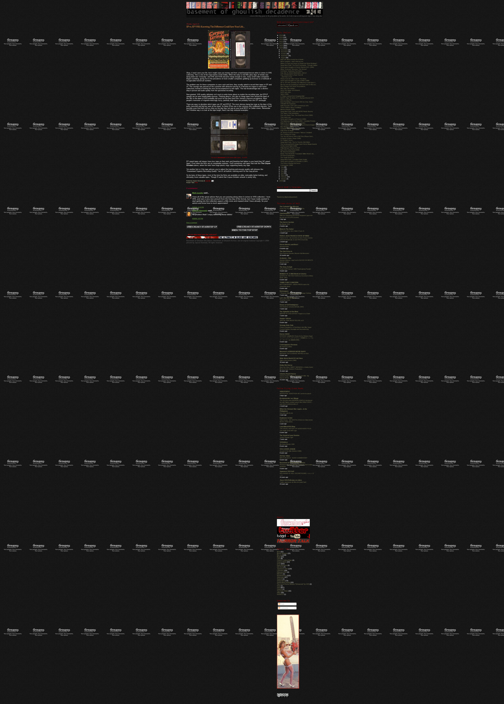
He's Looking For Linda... (288, 134)
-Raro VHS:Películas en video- (291, 480)
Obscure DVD (282, 572)
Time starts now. (285, 117)
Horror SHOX (285, 334)
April (282, 173)
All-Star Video (285, 456)
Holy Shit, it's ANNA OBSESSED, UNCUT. (293, 73)
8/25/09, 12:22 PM (198, 207)
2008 (281, 181)
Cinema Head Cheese (288, 374)
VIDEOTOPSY (285, 391)
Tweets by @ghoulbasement (287, 197)
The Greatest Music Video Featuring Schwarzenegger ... (298, 125)
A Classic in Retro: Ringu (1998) (290, 138)
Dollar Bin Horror (286, 365)
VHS (196, 182)
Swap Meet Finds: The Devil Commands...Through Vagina (298, 65)
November (284, 52)
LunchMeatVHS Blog (287, 426)
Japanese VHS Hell (287, 471)
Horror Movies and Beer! (289, 244)
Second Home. (284, 246)
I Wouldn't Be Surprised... (288, 103)
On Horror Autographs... (288, 155)
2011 (281, 44)
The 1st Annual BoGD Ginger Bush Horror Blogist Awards (298, 144)
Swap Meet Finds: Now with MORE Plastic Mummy (296, 111)
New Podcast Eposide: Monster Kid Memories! (294, 253)
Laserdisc (280, 570)
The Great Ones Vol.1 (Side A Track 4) (292, 231)
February (284, 177)
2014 (281, 37)
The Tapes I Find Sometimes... (290, 113)
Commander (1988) (286, 165)
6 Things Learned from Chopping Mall (292, 96)
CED (278, 558)
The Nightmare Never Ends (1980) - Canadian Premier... (298, 121)
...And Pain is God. (286, 77)
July (282, 167)
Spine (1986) (284, 94)
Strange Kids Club (286, 325)
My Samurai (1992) (286, 346)
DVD (278, 563)
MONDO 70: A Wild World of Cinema (293, 274)
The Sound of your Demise (289, 435)
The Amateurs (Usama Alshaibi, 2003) (292, 307)
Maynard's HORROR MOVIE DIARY (293, 351)
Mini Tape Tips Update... (288, 88)
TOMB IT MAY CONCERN (289, 282)
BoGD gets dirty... (286, 92)
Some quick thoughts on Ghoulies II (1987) (294, 161)
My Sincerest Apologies (287, 152)
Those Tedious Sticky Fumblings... (291, 107)
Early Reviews (282, 565)
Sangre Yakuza (285, 318)
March (283, 175)
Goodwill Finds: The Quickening (290, 128)
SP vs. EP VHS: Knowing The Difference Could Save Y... (298, 82)
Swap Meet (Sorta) (283, 582)
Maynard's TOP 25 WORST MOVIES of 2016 (294, 353)
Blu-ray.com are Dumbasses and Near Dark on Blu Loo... (298, 84)
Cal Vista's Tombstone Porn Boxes (291, 71)
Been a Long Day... (286, 100)
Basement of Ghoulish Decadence (292, 463)
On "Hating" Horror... (287, 140)
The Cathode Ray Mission (289, 206)
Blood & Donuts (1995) (287, 109)
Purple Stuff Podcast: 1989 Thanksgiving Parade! (295, 269)
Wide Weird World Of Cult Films (291, 358)
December (284, 50)
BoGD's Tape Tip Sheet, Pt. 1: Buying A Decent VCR (297, 98)
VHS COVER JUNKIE (287, 449)
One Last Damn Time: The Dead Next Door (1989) (296, 115)
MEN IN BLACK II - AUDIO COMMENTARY (293, 458)
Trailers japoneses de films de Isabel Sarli (293, 482)
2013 (281, 39)
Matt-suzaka (197, 193)
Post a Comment (191, 222)
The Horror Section (287, 222)
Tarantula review (285, 300)
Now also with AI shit (286, 413)
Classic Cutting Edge (284, 560)
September (284, 55)
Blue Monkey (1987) (286, 127)
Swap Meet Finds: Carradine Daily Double (293, 159)
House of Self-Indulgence (289, 305)
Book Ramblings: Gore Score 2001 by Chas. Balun (296, 102)
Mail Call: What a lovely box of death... (292, 59)
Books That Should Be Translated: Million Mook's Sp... (297, 154)
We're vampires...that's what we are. (292, 61)
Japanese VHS (282, 569)
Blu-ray (279, 555)
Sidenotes (280, 577)
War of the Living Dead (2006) (290, 150)
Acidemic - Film (285, 258)
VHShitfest (284, 442)
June (282, 169)
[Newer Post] (202, 227)
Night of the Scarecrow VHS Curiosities (292, 123)
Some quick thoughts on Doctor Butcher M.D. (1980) (297, 67)
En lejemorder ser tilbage (289, 398)
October (284, 53)
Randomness (282, 575)
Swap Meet (281, 581)
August (283, 57)
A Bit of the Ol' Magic (286, 130)
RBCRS (280, 574)
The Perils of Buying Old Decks (290, 163)
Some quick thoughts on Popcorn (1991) (293, 119)
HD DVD (280, 567)
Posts (282, 604)
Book (279, 557)
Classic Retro (282, 562)
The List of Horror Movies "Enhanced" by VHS (293, 584)
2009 (281, 48)
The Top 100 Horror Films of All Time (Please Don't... (297, 136)
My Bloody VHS (285, 224)
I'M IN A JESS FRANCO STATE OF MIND (294, 236)
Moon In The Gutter (287, 229)
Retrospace (284, 291)
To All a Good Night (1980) (288, 146)
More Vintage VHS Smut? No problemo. (293, 86)
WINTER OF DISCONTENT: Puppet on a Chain (295, 313)
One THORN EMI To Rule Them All (291, 75)
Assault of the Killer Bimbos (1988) (290, 451)
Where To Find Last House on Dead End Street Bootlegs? (298, 63)
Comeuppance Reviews (288, 345)
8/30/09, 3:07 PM (197, 218)
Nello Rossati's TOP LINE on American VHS (294, 105)
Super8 (279, 579)
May (282, 171)
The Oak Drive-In (286, 251)
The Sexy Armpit (286, 267)
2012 (281, 41)
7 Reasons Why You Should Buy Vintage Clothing (295, 293)
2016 (281, 35)
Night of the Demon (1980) (288, 360)
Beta (278, 552)
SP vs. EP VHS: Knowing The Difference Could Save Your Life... (215, 26)
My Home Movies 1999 (287, 444)
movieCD (280, 594)
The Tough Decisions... (287, 157)
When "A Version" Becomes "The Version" (293, 69)
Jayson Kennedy (199, 211)
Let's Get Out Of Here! (288, 298)
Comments (284, 608)
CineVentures (285, 213)
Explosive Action (286, 418)
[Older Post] (254, 227)
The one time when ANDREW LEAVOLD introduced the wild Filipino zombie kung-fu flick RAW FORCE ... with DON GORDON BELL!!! (296, 402)
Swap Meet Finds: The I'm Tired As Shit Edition (295, 142)
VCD (278, 586)
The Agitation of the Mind (289, 311)
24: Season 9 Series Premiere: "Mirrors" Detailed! (296, 132)
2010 (281, 46)
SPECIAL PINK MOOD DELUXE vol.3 (292, 320)
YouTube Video (282, 591)
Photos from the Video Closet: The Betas (293, 79)
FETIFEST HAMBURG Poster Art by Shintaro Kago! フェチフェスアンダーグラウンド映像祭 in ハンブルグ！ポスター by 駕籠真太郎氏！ (296, 338)
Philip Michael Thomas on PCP (290, 148)
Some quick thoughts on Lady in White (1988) (294, 80)
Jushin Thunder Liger (286, 437)
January (284, 179)
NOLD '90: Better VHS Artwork (290, 90)
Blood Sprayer (282, 553)
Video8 (279, 589)
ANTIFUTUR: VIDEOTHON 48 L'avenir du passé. (295, 393)
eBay (279, 592)
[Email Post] (212, 181)
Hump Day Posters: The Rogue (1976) (292, 208)
